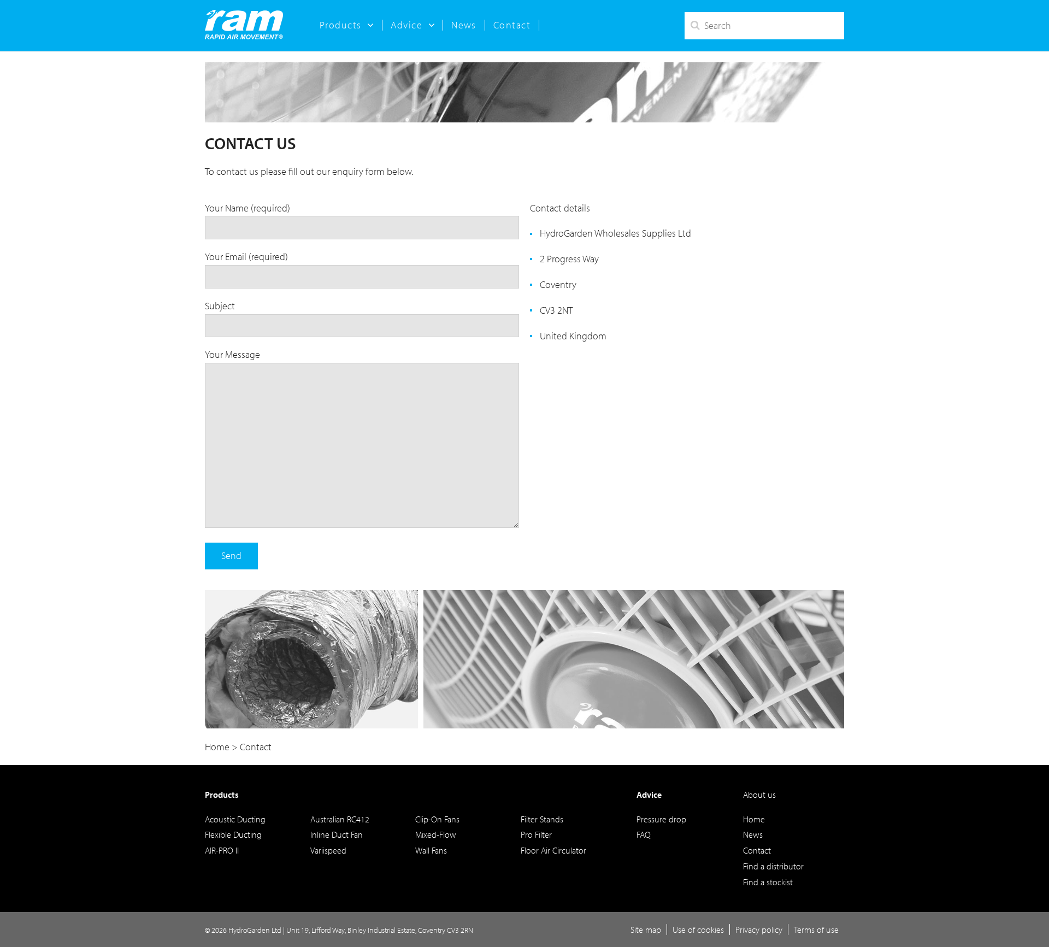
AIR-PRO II (222, 850)
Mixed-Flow (435, 834)
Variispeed (328, 850)
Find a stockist (768, 882)
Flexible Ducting (233, 834)
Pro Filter (536, 834)
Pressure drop (661, 819)
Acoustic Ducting (235, 819)
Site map (645, 929)
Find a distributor (773, 866)
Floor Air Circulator (553, 850)
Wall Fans (431, 850)
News (463, 25)
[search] (765, 25)
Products (222, 794)
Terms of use (816, 929)
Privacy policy (758, 929)
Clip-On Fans (437, 819)
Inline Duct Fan (336, 834)
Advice (649, 794)
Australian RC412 (339, 819)
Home (754, 819)
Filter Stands (542, 819)
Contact (512, 25)
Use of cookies (698, 929)
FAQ (644, 834)
